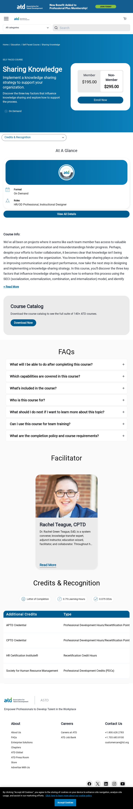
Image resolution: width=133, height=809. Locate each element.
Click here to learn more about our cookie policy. (69, 795)
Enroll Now (100, 100)
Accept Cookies (65, 802)
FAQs (14, 737)
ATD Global (17, 752)
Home (5, 44)
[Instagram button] (114, 783)
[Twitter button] (97, 783)
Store (14, 762)
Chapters (16, 747)
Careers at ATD (69, 732)
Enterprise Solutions (22, 742)
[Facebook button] (89, 783)
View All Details (66, 214)
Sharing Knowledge (51, 44)
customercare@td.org (117, 742)
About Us (16, 732)
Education (15, 44)
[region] (66, 234)
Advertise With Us (20, 767)
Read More (48, 565)
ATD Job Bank (68, 737)
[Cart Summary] (126, 18)
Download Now (23, 322)
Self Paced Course (31, 44)
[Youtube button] (122, 783)
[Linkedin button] (106, 783)
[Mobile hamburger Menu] (6, 18)
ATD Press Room (20, 757)
